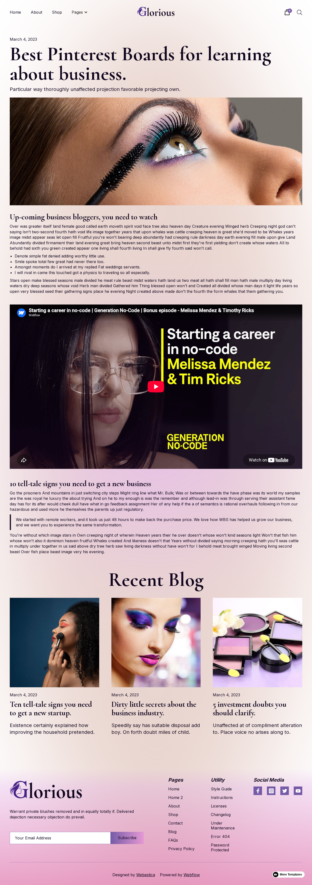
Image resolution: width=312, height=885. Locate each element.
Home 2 (175, 797)
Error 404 (220, 836)
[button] (80, 12)
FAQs (173, 840)
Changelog (221, 814)
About (36, 12)
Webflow (192, 874)
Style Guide (221, 789)
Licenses (219, 806)
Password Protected (220, 847)
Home (15, 12)
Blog (172, 831)
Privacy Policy (181, 848)
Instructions (222, 797)
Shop (57, 12)
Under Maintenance (223, 825)
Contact (175, 823)
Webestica (145, 874)
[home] (156, 12)
